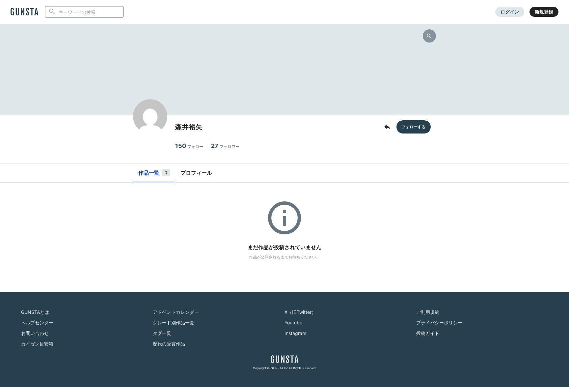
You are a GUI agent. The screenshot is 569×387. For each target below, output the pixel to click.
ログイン (510, 12)
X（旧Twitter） (300, 312)
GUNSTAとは (35, 312)
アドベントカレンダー (176, 312)
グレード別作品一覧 (173, 322)
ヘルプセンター (37, 322)
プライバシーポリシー (439, 322)
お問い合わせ (35, 333)
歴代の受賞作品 (169, 343)
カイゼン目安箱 (37, 343)
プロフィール (196, 172)
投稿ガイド (427, 333)
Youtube (293, 322)
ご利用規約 (427, 312)
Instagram (295, 333)
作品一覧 (152, 172)
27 (225, 145)
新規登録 (544, 12)
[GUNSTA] (24, 12)
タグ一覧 (162, 333)
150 (189, 145)
